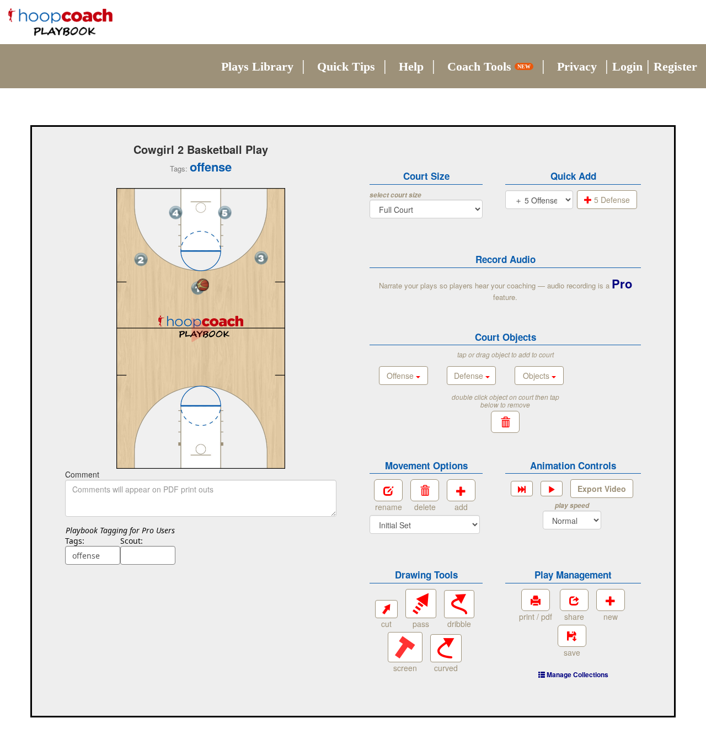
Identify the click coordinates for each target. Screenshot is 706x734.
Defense (469, 375)
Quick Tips (346, 66)
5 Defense (611, 199)
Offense (401, 375)
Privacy (577, 66)
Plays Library (257, 66)
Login (627, 66)
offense (211, 166)
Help (411, 66)
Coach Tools (489, 66)
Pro (622, 283)
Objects (537, 375)
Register (675, 66)
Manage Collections (576, 674)
